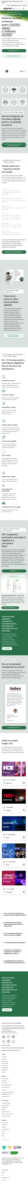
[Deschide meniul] (23, 9)
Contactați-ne (5, 1124)
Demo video (4, 1083)
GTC (3, 1175)
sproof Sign (4, 1056)
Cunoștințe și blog (5, 1087)
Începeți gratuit (13, 50)
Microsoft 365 (15, 560)
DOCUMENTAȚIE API (13, 576)
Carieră (3, 1131)
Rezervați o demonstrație (13, 56)
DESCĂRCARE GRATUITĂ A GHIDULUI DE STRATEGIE (13, 335)
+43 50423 (23, 5)
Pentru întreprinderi (6, 1111)
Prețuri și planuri (5, 1078)
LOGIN (8, 5)
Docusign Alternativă (6, 1103)
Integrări (3, 1072)
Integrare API (4, 1069)
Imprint (3, 1172)
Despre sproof (5, 1122)
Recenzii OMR (8, 1160)
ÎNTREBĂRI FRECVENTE (7, 1094)
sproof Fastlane (5, 1063)
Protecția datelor (5, 1177)
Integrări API (13, 570)
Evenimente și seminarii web (8, 1092)
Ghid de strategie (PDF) (7, 1085)
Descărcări (4, 1090)
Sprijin (3, 1135)
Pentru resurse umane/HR (7, 1114)
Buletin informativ (5, 1096)
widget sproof (5, 1061)
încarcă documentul (9, 607)
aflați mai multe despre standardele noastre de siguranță (13, 145)
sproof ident (4, 1059)
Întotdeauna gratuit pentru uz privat (13, 14)
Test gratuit (7, 648)
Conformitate (4, 1107)
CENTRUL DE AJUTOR (15, 5)
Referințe (4, 1109)
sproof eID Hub (5, 1065)
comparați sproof (5, 1105)
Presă (3, 1133)
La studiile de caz (13, 727)
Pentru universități (6, 1116)
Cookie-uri (4, 1180)
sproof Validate (5, 1067)
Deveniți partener (5, 1129)
